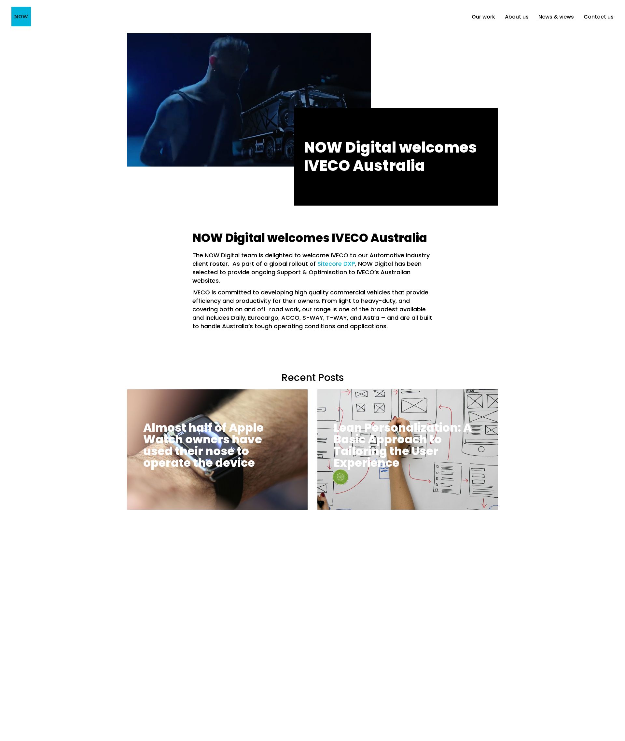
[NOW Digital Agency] (21, 16)
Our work (483, 16)
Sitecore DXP (336, 264)
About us (517, 16)
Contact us (599, 16)
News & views (556, 16)
